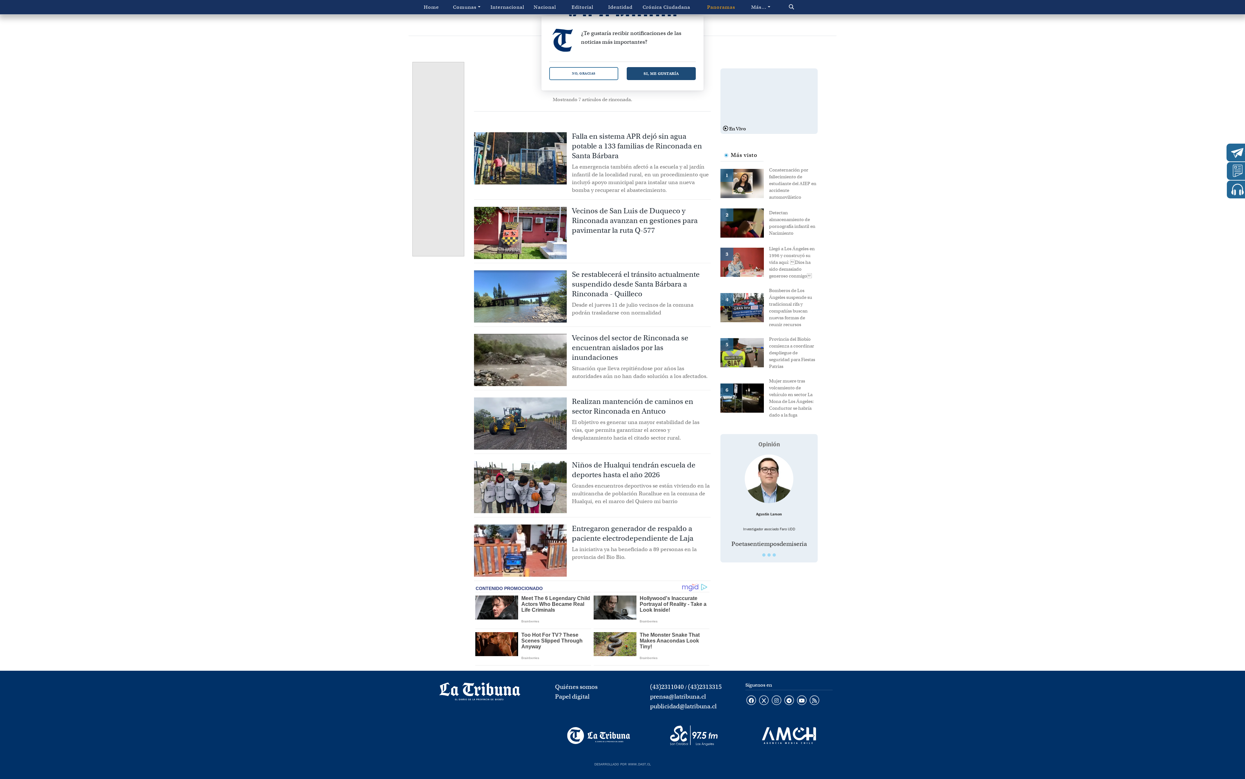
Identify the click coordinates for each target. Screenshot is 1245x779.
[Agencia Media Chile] (789, 735)
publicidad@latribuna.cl (683, 706)
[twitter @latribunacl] (764, 701)
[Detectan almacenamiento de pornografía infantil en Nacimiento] (744, 222)
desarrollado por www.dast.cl (622, 763)
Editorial (582, 7)
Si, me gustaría (661, 73)
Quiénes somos (576, 686)
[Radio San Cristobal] (693, 735)
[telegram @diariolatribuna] (789, 701)
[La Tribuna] (598, 735)
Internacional (507, 7)
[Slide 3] (774, 555)
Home (431, 7)
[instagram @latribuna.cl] (776, 701)
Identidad (620, 7)
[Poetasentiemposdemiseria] (769, 478)
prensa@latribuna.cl (678, 696)
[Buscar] (805, 7)
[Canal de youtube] (802, 701)
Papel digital (572, 696)
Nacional (545, 7)
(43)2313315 (705, 686)
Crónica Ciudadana (666, 7)
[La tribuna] (479, 693)
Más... (758, 7)
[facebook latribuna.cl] (751, 701)
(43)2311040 (667, 686)
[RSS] (814, 701)
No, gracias (584, 73)
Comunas (465, 7)
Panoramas (721, 7)
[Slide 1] (763, 555)
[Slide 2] (769, 555)
